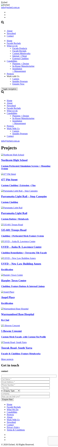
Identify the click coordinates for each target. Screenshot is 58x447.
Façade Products (19, 48)
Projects (10, 74)
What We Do (12, 409)
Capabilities (12, 61)
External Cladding (20, 58)
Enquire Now (18, 84)
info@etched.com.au (10, 7)
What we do (12, 46)
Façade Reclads (14, 43)
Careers (15, 79)
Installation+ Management (19, 69)
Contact (10, 36)
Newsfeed (11, 33)
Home (9, 41)
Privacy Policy (13, 427)
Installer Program (20, 81)
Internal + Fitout (19, 56)
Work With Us (13, 128)
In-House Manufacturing (23, 66)
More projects (7, 359)
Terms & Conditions (16, 430)
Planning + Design (20, 63)
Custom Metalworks (21, 53)
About (9, 31)
